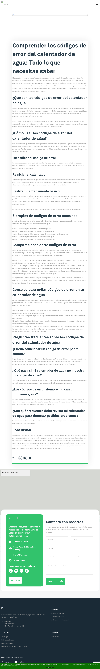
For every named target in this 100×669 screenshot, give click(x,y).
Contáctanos (55, 637)
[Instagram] (27, 571)
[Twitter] (25, 458)
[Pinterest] (30, 458)
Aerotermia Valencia (57, 617)
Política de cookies (7, 643)
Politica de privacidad (7, 640)
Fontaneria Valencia (57, 613)
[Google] (11, 571)
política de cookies (12, 665)
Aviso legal (4, 637)
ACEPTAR (50, 667)
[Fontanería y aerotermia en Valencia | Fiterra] (5, 4)
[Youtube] (16, 571)
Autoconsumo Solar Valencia (60, 620)
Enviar (50, 581)
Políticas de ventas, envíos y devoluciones (14, 646)
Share (14, 458)
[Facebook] (20, 458)
